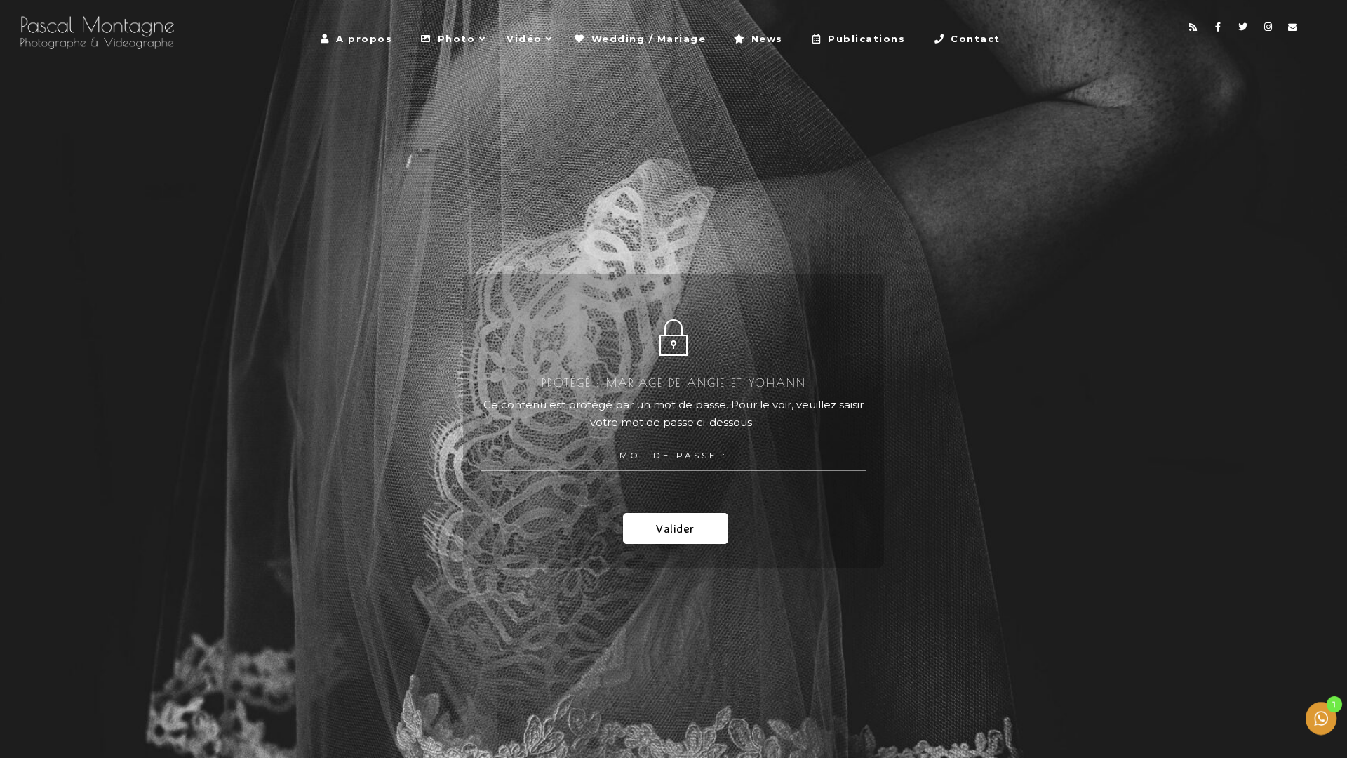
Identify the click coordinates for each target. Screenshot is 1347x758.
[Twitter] (1243, 29)
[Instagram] (1268, 29)
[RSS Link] (1193, 29)
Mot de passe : (673, 455)
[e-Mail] (1293, 29)
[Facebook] (1219, 29)
